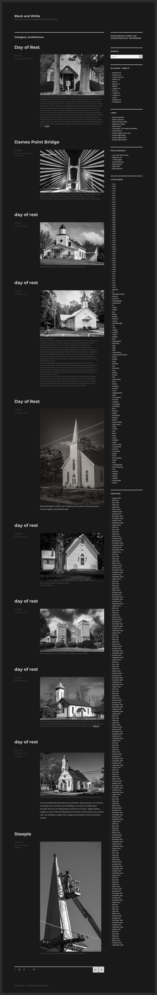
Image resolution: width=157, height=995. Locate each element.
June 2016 (115, 772)
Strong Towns (117, 131)
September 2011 (117, 900)
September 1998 (117, 945)
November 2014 (117, 815)
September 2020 (117, 657)
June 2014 (115, 826)
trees (114, 462)
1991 (113, 236)
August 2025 (116, 525)
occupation (116, 404)
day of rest (26, 214)
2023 (114, 287)
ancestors (115, 299)
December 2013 (117, 839)
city (113, 325)
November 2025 (117, 518)
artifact (114, 307)
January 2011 (116, 918)
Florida (26, 153)
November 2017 (117, 734)
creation (115, 332)
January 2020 (116, 675)
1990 (114, 233)
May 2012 (115, 882)
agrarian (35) (116, 73)
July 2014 (115, 824)
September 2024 (117, 550)
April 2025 (115, 534)
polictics (115, 418)
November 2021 (117, 626)
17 (35, 969)
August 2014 (116, 821)
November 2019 (117, 680)
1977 (114, 206)
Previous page (95, 972)
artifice (114, 310)
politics (114, 420)
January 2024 (116, 568)
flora (114, 370)
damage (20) (116, 100)
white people (116, 480)
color (114, 328)
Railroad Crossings (118, 124)
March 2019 (116, 698)
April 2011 (115, 911)
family (114, 357)
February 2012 (117, 889)
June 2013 (115, 853)
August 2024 (116, 552)
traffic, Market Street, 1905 (121, 133)
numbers (115, 402)
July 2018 (115, 716)
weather (115, 478)
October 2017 (116, 736)
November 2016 (117, 761)
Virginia (30, 58)
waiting (114, 476)
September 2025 (117, 523)
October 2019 (116, 682)
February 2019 (117, 700)
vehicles (115, 471)
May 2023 (115, 586)
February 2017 (117, 754)
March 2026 (116, 509)
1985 (114, 224)
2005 (114, 263)
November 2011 (117, 896)
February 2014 (117, 835)
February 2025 (117, 538)
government (116, 379)
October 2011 (116, 898)
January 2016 (116, 783)
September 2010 (117, 927)
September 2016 (117, 765)
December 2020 (117, 651)
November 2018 (117, 707)
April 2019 (115, 696)
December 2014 (117, 812)
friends (114, 375)
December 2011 (117, 893)
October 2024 (116, 547)
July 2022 (115, 608)
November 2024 (117, 545)
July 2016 (115, 770)
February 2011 (117, 916)
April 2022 (115, 615)
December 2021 (117, 624)
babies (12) (116, 84)
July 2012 (115, 878)
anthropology (117, 301)
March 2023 (116, 590)
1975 (114, 202)
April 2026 (115, 507)
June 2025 (115, 529)
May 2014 (115, 828)
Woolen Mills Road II (119, 137)
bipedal (114, 86)
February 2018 (117, 727)
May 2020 (115, 666)
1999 (114, 247)
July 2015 (115, 797)
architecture (18, 58)
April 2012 (115, 884)
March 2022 (116, 617)
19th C (114, 249)
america (115, 296)
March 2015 (116, 806)
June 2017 (115, 745)
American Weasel (118, 117)
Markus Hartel (117, 164)
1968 (114, 186)
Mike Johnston (117, 169)
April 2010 (115, 938)
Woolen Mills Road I (119, 135)
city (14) (115, 91)
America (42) (116, 75)
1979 (114, 211)
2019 (114, 283)
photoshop (116, 415)
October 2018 (116, 709)
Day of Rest (27, 47)
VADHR (47, 126)
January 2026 (116, 514)
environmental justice (119, 355)
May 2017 (115, 747)
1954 (114, 184)
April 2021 (115, 642)
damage (115, 337)
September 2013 (117, 846)
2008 (114, 267)
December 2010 (117, 920)
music (114, 391)
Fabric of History (118, 120)
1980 (114, 213)
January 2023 (116, 595)
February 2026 (117, 512)
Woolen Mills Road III (119, 140)
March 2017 (116, 752)
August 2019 (116, 687)
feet (113, 366)
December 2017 (117, 732)
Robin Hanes (116, 126)
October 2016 (116, 763)
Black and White (27, 16)
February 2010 (117, 943)
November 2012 (117, 869)
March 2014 (116, 833)
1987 (114, 229)
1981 (113, 215)
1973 (113, 197)
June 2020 (115, 664)
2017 (113, 281)
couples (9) (116, 93)
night (31, 153)
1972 (114, 195)
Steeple (22, 834)
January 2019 (116, 702)
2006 (114, 265)
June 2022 (115, 610)
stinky (114, 442)
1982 (114, 218)
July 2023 (115, 581)
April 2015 (115, 803)
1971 (113, 193)
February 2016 (117, 781)
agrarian (17, 845)
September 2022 (117, 604)
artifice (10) (116, 79)
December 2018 (117, 705)
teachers (115, 449)
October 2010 (116, 925)
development (116, 102)
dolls (114, 348)
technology (116, 451)
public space (116, 424)
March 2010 (116, 940)
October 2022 (116, 601)
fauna (114, 361)
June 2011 (115, 907)
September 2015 (117, 792)
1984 (114, 222)
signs (114, 435)
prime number (117, 422)
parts (114, 409)
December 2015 (117, 785)
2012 (113, 276)
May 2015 (115, 801)
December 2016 (117, 759)
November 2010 (117, 922)
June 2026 (115, 503)
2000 (114, 251)
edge (113, 350)
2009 (114, 269)
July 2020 (115, 662)
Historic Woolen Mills (119, 122)
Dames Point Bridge (36, 142)
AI (113, 292)
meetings (115, 386)
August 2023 (116, 579)
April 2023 (115, 588)
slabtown (17, 847)
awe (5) (114, 82)
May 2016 (115, 774)
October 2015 (116, 790)
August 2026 (116, 498)
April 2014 (115, 830)
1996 (114, 240)
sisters (114, 438)
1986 (114, 227)
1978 (114, 209)
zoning (114, 483)
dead (113, 339)
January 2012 (116, 891)
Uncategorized (117, 465)
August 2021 (116, 633)
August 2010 (116, 929)
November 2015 (117, 788)
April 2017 (115, 750)
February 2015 (117, 808)
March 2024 (116, 563)
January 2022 (116, 622)
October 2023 (116, 574)
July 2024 (115, 554)
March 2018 (116, 725)
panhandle (116, 406)
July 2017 (115, 743)
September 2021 (117, 631)
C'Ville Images (117, 160)
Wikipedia (96, 726)
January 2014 (116, 837)
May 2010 (115, 936)
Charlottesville (117, 323)
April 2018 (115, 723)
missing (115, 388)
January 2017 (116, 756)
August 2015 (116, 794)
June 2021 (115, 637)
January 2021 (116, 649)
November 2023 (117, 572)
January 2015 (116, 810)
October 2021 (116, 628)
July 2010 (115, 931)
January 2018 (116, 729)
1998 (114, 245)
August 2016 (116, 768)
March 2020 (116, 671)
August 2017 (116, 741)
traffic (114, 460)
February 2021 (117, 646)
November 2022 (117, 599)
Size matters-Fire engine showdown (124, 128)
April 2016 (115, 777)
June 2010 (115, 934)
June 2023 (115, 583)
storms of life (116, 444)
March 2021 (116, 644)
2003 (114, 258)
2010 (113, 272)
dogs (114, 346)
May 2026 (115, 505)
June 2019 (115, 691)
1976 (114, 204)
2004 (114, 260)
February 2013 (117, 862)
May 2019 (115, 693)
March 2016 (116, 779)
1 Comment (18, 756)
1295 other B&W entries (120, 155)
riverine (17, 155)
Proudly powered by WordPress (37, 986)
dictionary (115, 343)
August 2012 (116, 875)
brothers (115, 319)
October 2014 (116, 817)
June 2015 (115, 799)
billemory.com (117, 157)
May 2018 (115, 720)
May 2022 (115, 613)
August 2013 (116, 848)
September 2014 (117, 819)
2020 (114, 285)
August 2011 (116, 902)
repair (114, 427)
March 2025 (116, 536)
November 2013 (117, 842)
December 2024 (117, 543)
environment (116, 352)
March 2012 (116, 887)
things (114, 453)
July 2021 (115, 635)
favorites (115, 364)
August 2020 (116, 660)
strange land (116, 447)
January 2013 (116, 864)
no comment (116, 397)
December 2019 (117, 678)
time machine (117, 458)
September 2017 (117, 738)
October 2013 (116, 844)
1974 (114, 200)
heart (114, 382)
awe (113, 312)
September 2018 (117, 711)
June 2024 (115, 556)
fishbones (115, 368)
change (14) (116, 88)
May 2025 (115, 532)
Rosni (114, 433)
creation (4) (116, 95)
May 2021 (115, 640)
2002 (114, 256)
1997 (114, 242)
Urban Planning (117, 467)
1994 (114, 238)
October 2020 (116, 655)
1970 (114, 191)
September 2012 (117, 873)
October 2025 (116, 521)
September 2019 (117, 684)
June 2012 (115, 880)
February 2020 (117, 673)
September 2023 (117, 577)
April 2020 (115, 669)
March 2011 (116, 913)
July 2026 (115, 500)
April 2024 (115, 561)
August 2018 (116, 714)
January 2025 (116, 541)
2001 (113, 254)
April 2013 (115, 857)
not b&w (115, 400)
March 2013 (116, 860)
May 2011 (115, 909)
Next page (101, 972)
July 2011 (115, 904)
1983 (113, 220)
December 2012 (117, 866)
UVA (113, 469)
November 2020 (117, 653)
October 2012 (116, 871)
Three (114, 456)
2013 (113, 278)
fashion (114, 359)
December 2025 (117, 516)
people (114, 413)
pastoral (115, 411)
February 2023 (117, 592)
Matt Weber (116, 166)
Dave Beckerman (118, 162)
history (114, 384)
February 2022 (117, 619)
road (22, 155)
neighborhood (117, 393)
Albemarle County (118, 294)
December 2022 (117, 597)
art (113, 305)
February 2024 (117, 565)
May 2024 (115, 559)
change (114, 321)
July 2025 (115, 527)
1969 (114, 188)
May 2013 (115, 855)
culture (114, 97)
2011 (113, 274)
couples (114, 330)
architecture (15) (118, 77)
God (25, 58)
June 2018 (115, 718)
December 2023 (117, 570)
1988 (114, 231)
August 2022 (116, 606)
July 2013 (115, 851)
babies (114, 314)
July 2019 (115, 689)
